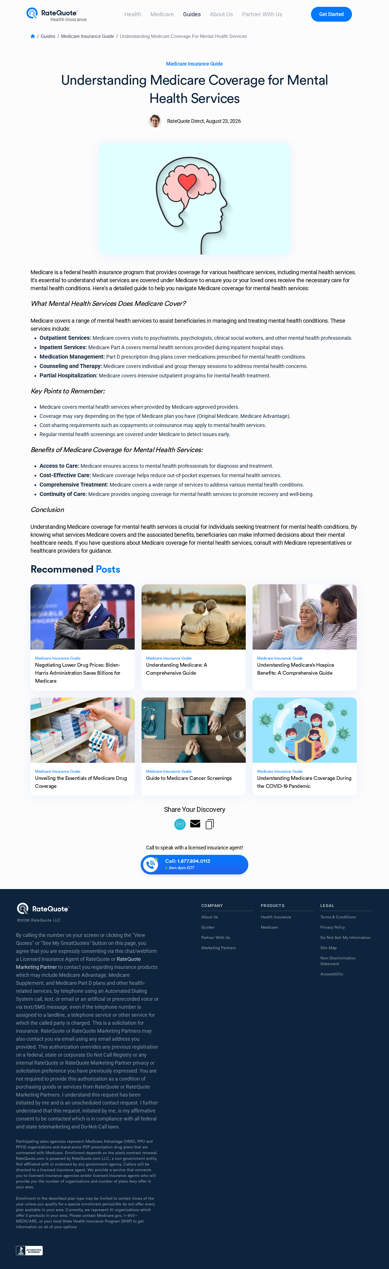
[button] (331, 14)
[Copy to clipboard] (210, 824)
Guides (192, 14)
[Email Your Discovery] (195, 824)
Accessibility (331, 974)
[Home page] (57, 14)
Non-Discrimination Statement (338, 961)
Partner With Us (262, 14)
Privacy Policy (332, 928)
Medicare (162, 14)
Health (132, 14)
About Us (221, 14)
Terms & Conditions (338, 917)
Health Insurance (276, 917)
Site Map (328, 948)
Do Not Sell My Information (345, 938)
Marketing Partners (218, 948)
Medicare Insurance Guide (87, 36)
